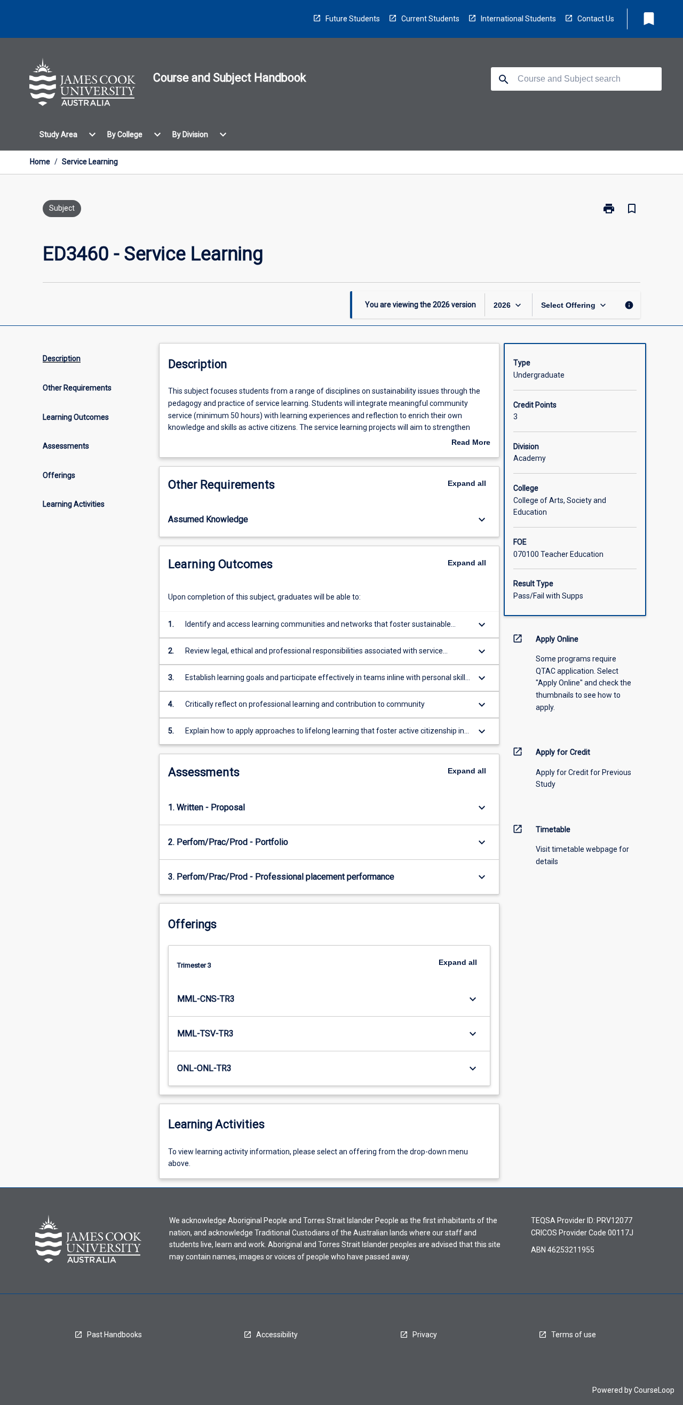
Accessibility (277, 1334)
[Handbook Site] (82, 84)
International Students (518, 18)
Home (40, 161)
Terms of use (573, 1334)
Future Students (352, 18)
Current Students (430, 18)
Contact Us (595, 18)
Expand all (467, 483)
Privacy (424, 1334)
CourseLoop (654, 1390)
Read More (470, 443)
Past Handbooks (114, 1334)
